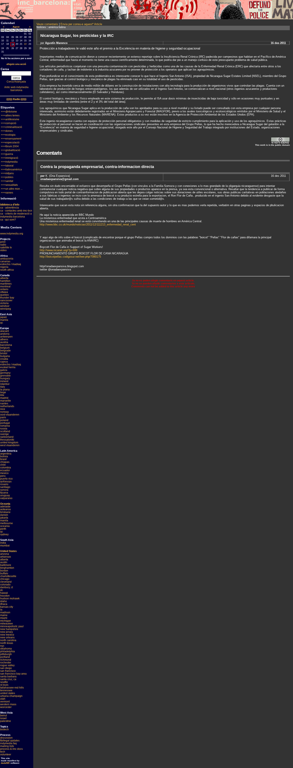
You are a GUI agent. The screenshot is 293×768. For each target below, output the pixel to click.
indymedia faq (8, 743)
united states (7, 693)
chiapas (4, 462)
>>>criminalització (11, 127)
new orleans (7, 637)
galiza (3, 370)
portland (5, 657)
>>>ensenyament (11, 138)
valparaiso (6, 498)
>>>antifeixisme (10, 119)
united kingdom (9, 442)
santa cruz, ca (8, 679)
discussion (6, 737)
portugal (5, 423)
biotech (4, 729)
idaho (3, 601)
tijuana (4, 492)
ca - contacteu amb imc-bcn (16, 210)
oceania (5, 526)
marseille (5, 400)
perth (3, 528)
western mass (8, 704)
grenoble (5, 375)
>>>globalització (10, 150)
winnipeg (5, 308)
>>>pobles (7, 177)
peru (3, 475)
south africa (7, 269)
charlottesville (8, 576)
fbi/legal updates (10, 740)
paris (3, 417)
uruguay (5, 495)
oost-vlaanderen (9, 414)
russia (3, 428)
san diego (6, 668)
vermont (5, 701)
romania (5, 425)
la (1, 609)
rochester (5, 662)
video (3, 250)
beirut (3, 715)
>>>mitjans (7, 173)
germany (5, 372)
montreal (5, 286)
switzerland (7, 436)
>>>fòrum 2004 (10, 146)
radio (3, 244)
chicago (4, 579)
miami (3, 618)
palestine (5, 721)
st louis (4, 684)
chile (3, 464)
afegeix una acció (16, 64)
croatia (4, 358)
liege (3, 392)
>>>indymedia (9, 161)
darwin (4, 514)
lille (2, 395)
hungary (5, 378)
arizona (4, 553)
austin (3, 562)
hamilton (5, 280)
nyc (2, 645)
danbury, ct (6, 587)
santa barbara (8, 676)
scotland (5, 431)
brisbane (5, 512)
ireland (4, 381)
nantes (4, 403)
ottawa (4, 292)
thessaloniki (7, 439)
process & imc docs (11, 748)
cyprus (4, 361)
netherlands (7, 406)
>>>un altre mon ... (12, 188)
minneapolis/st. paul (12, 626)
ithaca (3, 604)
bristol (3, 353)
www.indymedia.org (11, 233)
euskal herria (7, 367)
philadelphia (7, 651)
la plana (5, 389)
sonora (4, 489)
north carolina (8, 640)
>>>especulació (10, 142)
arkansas (5, 556)
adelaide (5, 506)
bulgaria (5, 356)
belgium (5, 347)
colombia (5, 467)
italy (2, 386)
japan (3, 317)
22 (25, 44)
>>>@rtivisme (9, 111)
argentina (5, 453)
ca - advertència (9, 207)
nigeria (4, 267)
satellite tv (6, 247)
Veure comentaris (47, 24)
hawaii (4, 592)
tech (2, 751)
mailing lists (7, 746)
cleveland (6, 581)
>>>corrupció (8, 123)
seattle (4, 682)
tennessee (6, 690)
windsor (4, 306)
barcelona (6, 345)
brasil (3, 459)
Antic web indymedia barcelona (16, 89)
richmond (5, 659)
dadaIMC (5, 763)
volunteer (5, 754)
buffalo (4, 573)
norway (4, 411)
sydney (4, 534)
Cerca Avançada (16, 81)
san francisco (8, 670)
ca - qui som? (8, 219)
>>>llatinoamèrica (11, 169)
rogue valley (7, 665)
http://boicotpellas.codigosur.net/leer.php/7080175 (70, 256)
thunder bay (7, 297)
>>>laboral (7, 165)
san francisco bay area (13, 673)
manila (4, 319)
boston (4, 570)
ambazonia (6, 258)
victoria (4, 303)
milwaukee (6, 623)
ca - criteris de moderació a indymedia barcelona (16, 215)
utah (2, 698)
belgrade (5, 350)
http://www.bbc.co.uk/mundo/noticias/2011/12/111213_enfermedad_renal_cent (88, 224)
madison (5, 612)
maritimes (6, 283)
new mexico (7, 634)
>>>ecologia (8, 134)
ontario (4, 289)
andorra (4, 333)
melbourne (6, 523)
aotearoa (5, 509)
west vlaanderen (10, 445)
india (3, 542)
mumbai (5, 545)
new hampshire (9, 629)
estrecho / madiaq (10, 264)
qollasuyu (6, 481)
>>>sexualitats (9, 184)
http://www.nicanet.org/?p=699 (58, 250)
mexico (4, 473)
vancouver (6, 300)
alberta (4, 278)
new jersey (6, 631)
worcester (6, 707)
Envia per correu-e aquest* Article (81, 24)
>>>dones (7, 130)
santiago (5, 487)
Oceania (5, 503)
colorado (5, 584)
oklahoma (6, 648)
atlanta (4, 559)
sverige (4, 434)
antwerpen (6, 336)
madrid (4, 397)
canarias (5, 261)
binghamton (7, 567)
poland (4, 420)
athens (4, 339)
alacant (4, 331)
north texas (6, 643)
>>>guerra (7, 154)
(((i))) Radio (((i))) (16, 99)
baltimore (5, 565)
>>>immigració (9, 157)
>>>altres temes (10, 115)
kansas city (6, 606)
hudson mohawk (10, 598)
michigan (5, 620)
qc (1, 322)
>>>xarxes (7, 192)
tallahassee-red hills (12, 687)
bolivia (4, 456)
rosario (4, 484)
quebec (4, 294)
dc (1, 590)
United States (8, 551)
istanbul (4, 384)
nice (2, 409)
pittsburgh (6, 654)
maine (4, 615)
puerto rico (6, 478)
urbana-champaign (11, 696)
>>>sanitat (7, 181)
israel (3, 718)
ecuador (5, 470)
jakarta (4, 517)
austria (4, 342)
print (2, 241)
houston (5, 595)
